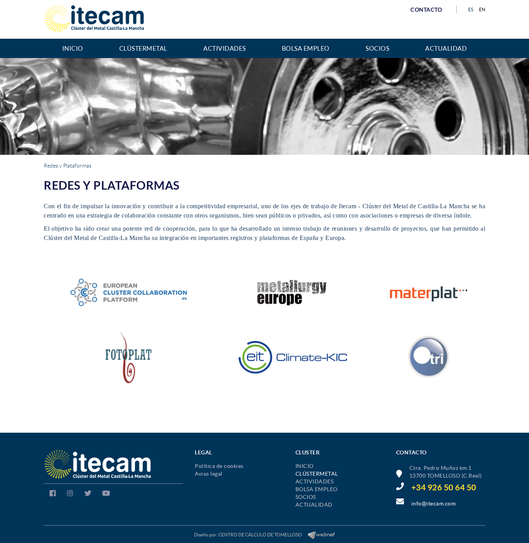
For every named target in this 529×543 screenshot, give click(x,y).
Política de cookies (219, 466)
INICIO (304, 466)
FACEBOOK (52, 495)
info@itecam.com (433, 503)
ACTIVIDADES (314, 481)
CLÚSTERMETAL (316, 474)
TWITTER (87, 495)
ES (471, 9)
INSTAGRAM (69, 495)
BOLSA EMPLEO (316, 489)
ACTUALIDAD (314, 505)
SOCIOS (305, 497)
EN (482, 9)
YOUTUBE (105, 495)
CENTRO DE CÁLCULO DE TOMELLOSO (260, 534)
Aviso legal (209, 474)
